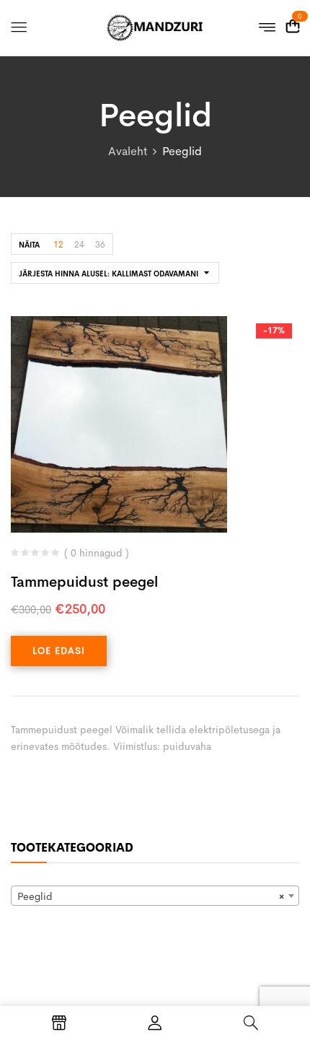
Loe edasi (58, 650)
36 (100, 244)
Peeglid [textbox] (150, 896)
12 (58, 244)
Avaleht (127, 151)
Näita (29, 245)
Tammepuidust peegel (84, 582)
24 (79, 244)
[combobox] (155, 896)
